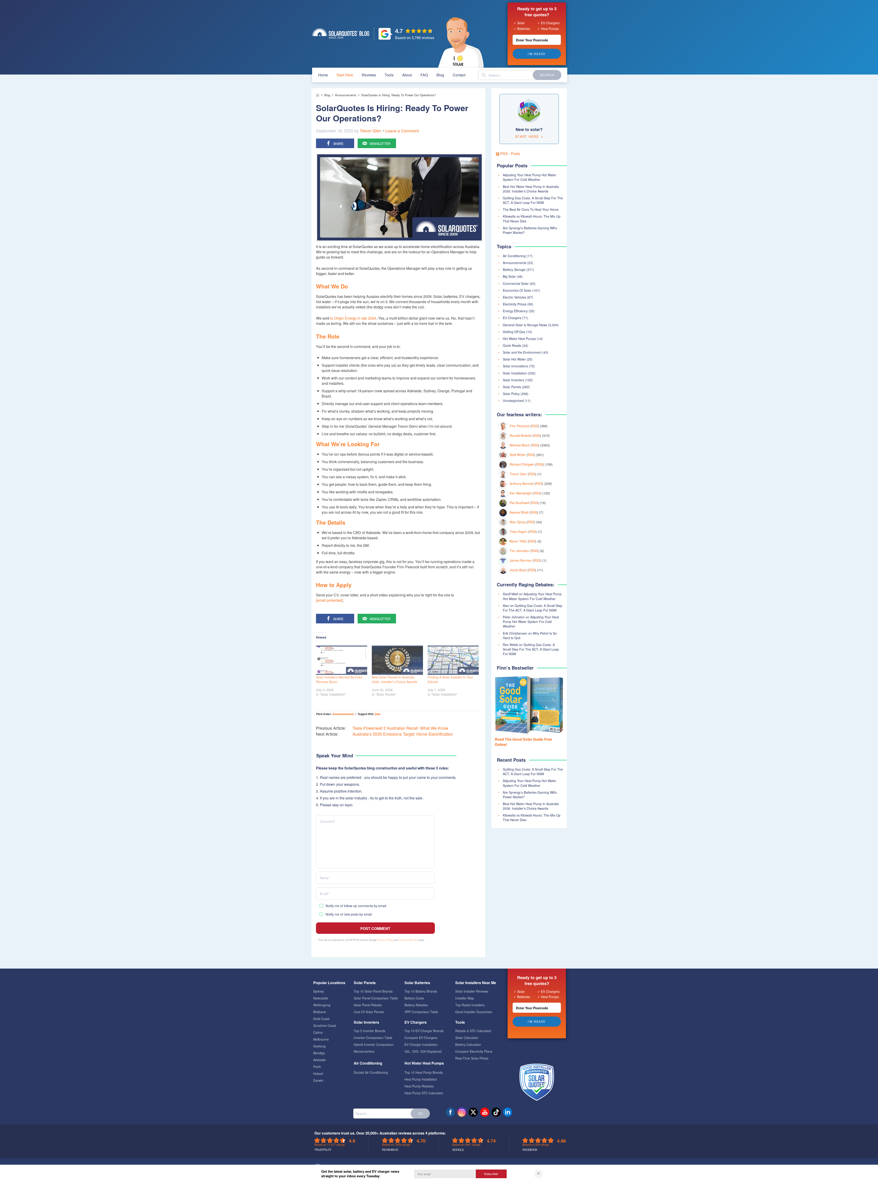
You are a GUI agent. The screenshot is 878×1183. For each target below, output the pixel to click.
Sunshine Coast (324, 1025)
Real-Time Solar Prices (471, 1058)
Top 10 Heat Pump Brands (423, 1072)
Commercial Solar (516, 283)
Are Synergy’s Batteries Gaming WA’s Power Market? (530, 794)
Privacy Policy (385, 940)
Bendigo (319, 1053)
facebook (450, 1112)
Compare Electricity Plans (473, 1051)
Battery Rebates (416, 1005)
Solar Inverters (513, 380)
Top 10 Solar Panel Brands (373, 991)
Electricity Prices (514, 304)
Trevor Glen (370, 131)
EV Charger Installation (421, 1044)
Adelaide (319, 1059)
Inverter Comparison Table (373, 1037)
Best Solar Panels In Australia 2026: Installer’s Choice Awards (394, 679)
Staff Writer (518, 454)
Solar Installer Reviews (471, 991)
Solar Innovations (515, 366)
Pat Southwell (519, 502)
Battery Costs (414, 998)
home (323, 74)
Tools (389, 74)
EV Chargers (512, 317)
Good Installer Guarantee (473, 1011)
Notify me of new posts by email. (349, 914)
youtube (484, 1112)
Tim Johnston (519, 550)
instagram (461, 1112)
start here (345, 74)
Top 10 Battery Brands (420, 991)
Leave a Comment (402, 131)
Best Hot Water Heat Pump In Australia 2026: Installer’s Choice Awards (531, 806)
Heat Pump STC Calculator (423, 1093)
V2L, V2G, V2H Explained (423, 1051)
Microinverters (364, 1051)
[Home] (317, 95)
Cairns (318, 1032)
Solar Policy (511, 393)
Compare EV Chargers (420, 1037)
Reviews (369, 74)
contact (459, 74)
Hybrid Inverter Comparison (374, 1044)
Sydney (318, 991)
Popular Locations (329, 982)
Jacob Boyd (518, 570)
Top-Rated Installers (470, 1005)
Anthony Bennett (522, 483)
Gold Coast (321, 1018)
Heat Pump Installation (420, 1079)
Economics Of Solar (517, 290)
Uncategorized (513, 400)
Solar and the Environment (522, 352)
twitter (473, 1112)
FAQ (424, 74)
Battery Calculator (468, 1044)
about (407, 74)
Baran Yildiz (518, 541)
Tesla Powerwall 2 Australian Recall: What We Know (400, 728)
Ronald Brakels (521, 435)
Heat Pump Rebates (419, 1086)
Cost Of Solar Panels (369, 1011)
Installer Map (464, 998)
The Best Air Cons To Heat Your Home (531, 209)
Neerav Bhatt (519, 512)
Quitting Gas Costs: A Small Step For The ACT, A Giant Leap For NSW (533, 200)
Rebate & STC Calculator (473, 1030)
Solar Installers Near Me (475, 982)
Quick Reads (512, 345)
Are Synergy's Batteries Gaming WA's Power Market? (530, 230)
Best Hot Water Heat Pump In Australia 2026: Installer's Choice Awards (531, 188)
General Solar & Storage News (525, 325)
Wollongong (321, 1005)
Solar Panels (512, 387)
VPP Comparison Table (421, 1011)
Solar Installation (515, 373)
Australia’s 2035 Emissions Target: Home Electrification (403, 734)
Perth (317, 1066)
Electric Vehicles (514, 297)
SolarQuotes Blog (340, 33)
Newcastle (320, 998)
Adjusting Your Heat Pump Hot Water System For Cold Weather (529, 177)
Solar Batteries (417, 982)
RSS (534, 426)
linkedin (507, 1112)
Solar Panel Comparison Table (376, 998)
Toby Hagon (518, 531)
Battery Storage (514, 269)
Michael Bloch (520, 445)
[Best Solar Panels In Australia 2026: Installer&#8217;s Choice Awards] (397, 660)
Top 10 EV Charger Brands (424, 1030)
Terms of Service (408, 940)
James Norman (521, 560)
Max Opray (518, 522)
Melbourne (321, 1039)
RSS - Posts (509, 153)
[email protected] (329, 600)
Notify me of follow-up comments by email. (356, 905)
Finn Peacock (519, 426)
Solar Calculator (466, 1037)
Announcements (343, 714)
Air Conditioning (514, 256)
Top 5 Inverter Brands (369, 1030)
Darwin (318, 1080)
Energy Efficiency (515, 311)
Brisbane (319, 1011)
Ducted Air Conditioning (371, 1072)
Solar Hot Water (514, 359)
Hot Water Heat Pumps (519, 338)
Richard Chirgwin (522, 464)
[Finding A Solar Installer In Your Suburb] (453, 660)
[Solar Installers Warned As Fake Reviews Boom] (341, 660)
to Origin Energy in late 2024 (353, 318)
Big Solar (509, 276)
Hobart (318, 1073)
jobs (377, 714)
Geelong (319, 1046)
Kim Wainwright (521, 493)
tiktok (496, 1112)
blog (440, 74)
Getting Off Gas (514, 331)
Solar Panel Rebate (368, 1005)
